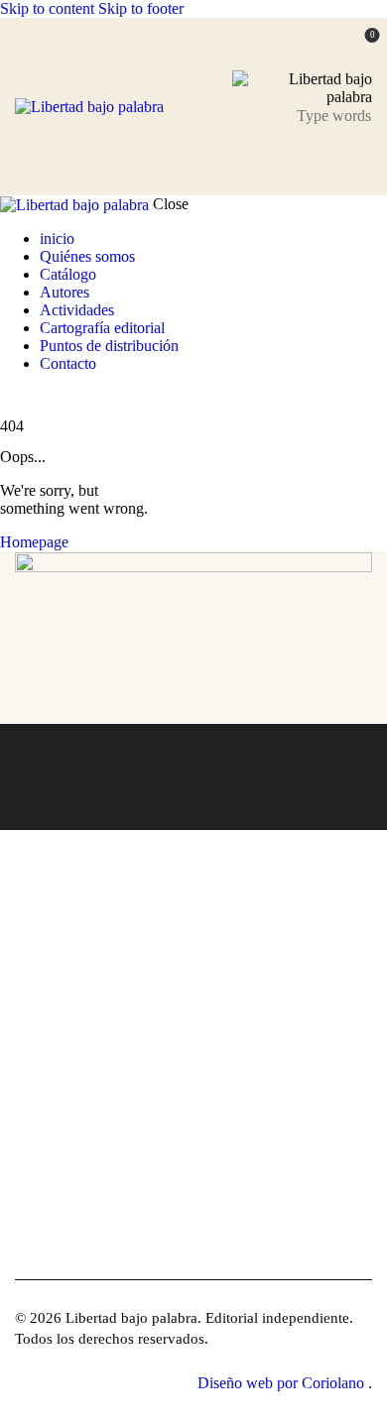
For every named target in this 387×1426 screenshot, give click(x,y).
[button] (359, 159)
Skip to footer (141, 8)
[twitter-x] (28, 397)
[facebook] (25, 1252)
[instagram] (67, 397)
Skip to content (47, 8)
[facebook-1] (11, 397)
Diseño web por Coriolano (282, 1382)
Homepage (34, 542)
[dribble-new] (45, 397)
